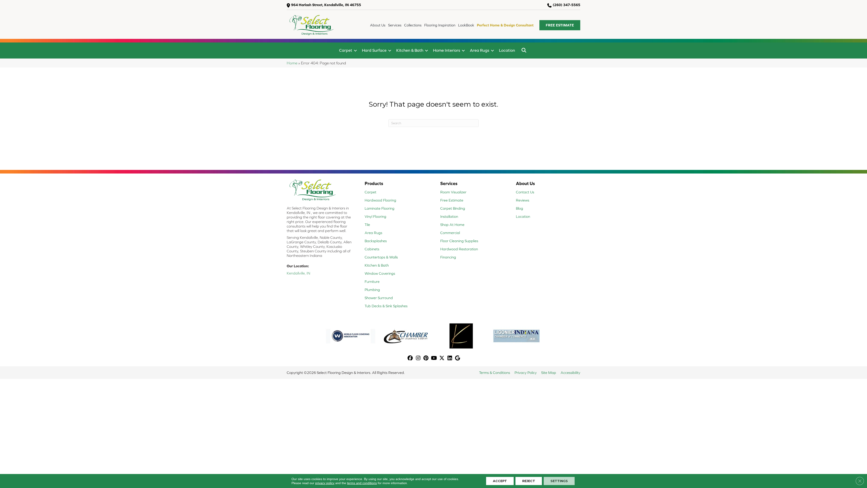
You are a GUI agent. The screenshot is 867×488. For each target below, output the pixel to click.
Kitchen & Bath (409, 50)
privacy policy (324, 483)
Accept (500, 481)
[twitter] (442, 358)
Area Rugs (479, 50)
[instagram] (418, 358)
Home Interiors (446, 50)
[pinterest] (426, 358)
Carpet (345, 50)
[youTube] (434, 358)
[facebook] (410, 358)
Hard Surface (374, 50)
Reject (528, 481)
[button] (559, 25)
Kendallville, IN (298, 273)
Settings (559, 481)
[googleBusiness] (457, 358)
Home (292, 63)
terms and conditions (362, 483)
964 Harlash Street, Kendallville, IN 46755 (326, 5)
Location (507, 50)
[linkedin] (450, 358)
